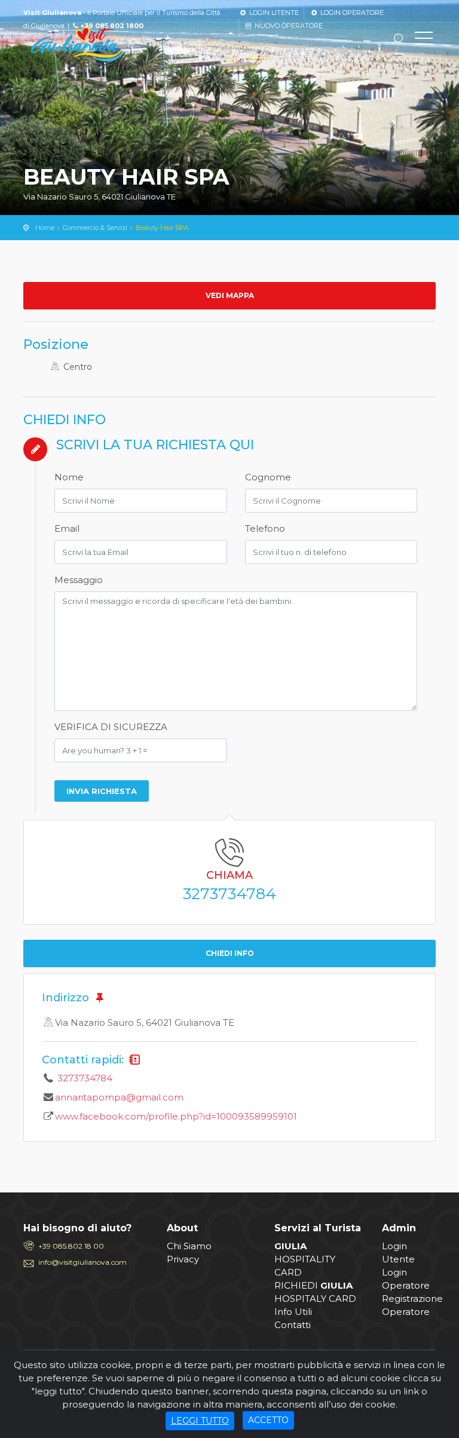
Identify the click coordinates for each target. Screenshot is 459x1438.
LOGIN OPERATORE (351, 12)
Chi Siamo (189, 1246)
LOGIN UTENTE (273, 12)
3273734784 (229, 893)
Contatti (292, 1324)
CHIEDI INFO (230, 953)
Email (66, 528)
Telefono (265, 528)
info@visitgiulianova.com (82, 1262)
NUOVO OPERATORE (288, 26)
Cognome (268, 477)
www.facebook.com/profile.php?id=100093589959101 (176, 1116)
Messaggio (78, 579)
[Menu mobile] (424, 41)
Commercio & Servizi (95, 227)
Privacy (183, 1259)
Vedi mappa (230, 295)
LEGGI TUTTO (200, 1420)
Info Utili (293, 1311)
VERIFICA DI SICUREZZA (110, 726)
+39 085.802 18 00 (71, 1245)
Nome (69, 477)
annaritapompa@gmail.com (119, 1097)
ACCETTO (268, 1420)
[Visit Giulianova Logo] (77, 44)
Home (44, 227)
